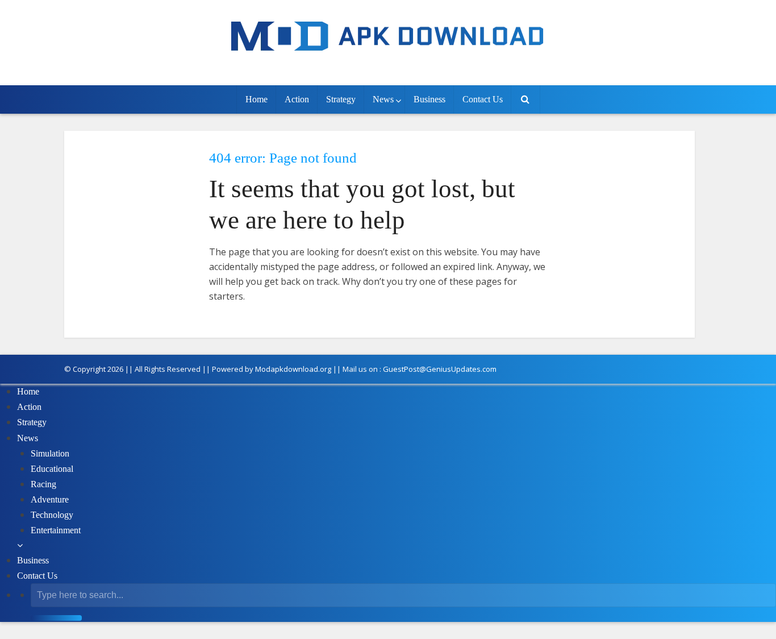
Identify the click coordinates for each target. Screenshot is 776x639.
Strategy (341, 99)
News (383, 99)
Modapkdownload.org (293, 369)
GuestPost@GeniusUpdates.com (440, 369)
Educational (52, 469)
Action (297, 99)
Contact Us (482, 99)
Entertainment (56, 530)
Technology (52, 515)
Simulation (50, 453)
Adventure (50, 499)
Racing (43, 484)
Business (429, 99)
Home (256, 99)
